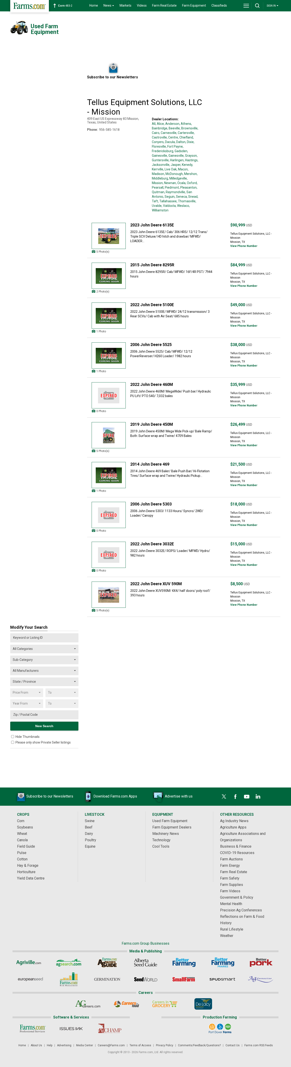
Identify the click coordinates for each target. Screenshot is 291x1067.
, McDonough (173, 174)
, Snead (192, 196)
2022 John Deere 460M (151, 384)
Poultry (90, 840)
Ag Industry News (234, 821)
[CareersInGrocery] (165, 1004)
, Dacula (169, 142)
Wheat (22, 833)
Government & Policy (236, 897)
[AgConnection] (261, 979)
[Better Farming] (184, 962)
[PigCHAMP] (109, 1028)
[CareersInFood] (126, 1004)
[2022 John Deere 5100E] (109, 316)
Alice (160, 124)
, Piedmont (171, 187)
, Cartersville (185, 133)
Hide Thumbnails (27, 737)
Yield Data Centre (31, 878)
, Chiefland (185, 137)
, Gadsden (180, 151)
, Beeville (173, 128)
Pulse (21, 853)
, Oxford (191, 183)
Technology (161, 840)
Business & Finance (235, 846)
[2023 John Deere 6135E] (109, 236)
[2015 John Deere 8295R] (109, 276)
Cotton (22, 859)
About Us (36, 1045)
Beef (89, 827)
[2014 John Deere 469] (109, 475)
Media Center (84, 1045)
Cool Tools (160, 846)
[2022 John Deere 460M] (109, 395)
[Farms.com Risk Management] (69, 979)
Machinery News (165, 833)
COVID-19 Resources (237, 853)
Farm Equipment (194, 5)
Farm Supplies (231, 884)
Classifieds (219, 5)
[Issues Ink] (71, 1028)
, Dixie (190, 142)
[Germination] (107, 979)
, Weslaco (182, 206)
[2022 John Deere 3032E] (109, 555)
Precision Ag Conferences (241, 910)
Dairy (89, 833)
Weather (226, 936)
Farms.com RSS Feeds (258, 1045)
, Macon (182, 169)
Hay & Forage (27, 865)
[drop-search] (257, 5)
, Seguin (169, 196)
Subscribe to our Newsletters (49, 796)
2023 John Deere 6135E (152, 225)
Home (93, 5)
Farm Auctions (231, 859)
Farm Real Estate (164, 5)
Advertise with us (179, 796)
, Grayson (190, 155)
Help (49, 1045)
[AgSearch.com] (69, 962)
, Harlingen (176, 160)
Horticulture (26, 872)
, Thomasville (186, 201)
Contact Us (233, 1045)
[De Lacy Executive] (203, 1004)
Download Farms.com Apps (115, 796)
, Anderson (171, 124)
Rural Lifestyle (231, 929)
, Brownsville (189, 128)
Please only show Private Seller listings (43, 742)
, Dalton (180, 142)
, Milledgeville (177, 178)
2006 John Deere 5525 (151, 344)
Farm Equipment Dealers (171, 827)
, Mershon (190, 174)
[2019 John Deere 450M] (109, 435)
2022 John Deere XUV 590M (156, 583)
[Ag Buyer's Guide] (107, 962)
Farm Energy (230, 865)
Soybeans (25, 827)
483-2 (65, 5)
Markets (125, 5)
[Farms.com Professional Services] (32, 1028)
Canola (22, 840)
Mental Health (231, 904)
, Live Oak (170, 169)
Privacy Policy (164, 1045)
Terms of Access (140, 1045)
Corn (20, 821)
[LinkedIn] (258, 796)
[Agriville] (30, 962)
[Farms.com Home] (29, 6)
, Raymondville (174, 192)
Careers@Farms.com (111, 1045)
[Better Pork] (261, 962)
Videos (142, 5)
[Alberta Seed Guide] (145, 962)
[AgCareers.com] (88, 1004)
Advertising (64, 1045)
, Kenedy (186, 165)
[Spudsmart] (222, 979)
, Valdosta (169, 206)
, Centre (172, 137)
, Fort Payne (174, 146)
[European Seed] (30, 979)
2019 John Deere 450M (151, 424)
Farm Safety (229, 878)
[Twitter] (223, 796)
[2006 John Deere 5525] (109, 355)
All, (154, 124)
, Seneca (181, 196)
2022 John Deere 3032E (152, 543)
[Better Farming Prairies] (222, 962)
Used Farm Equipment (169, 821)
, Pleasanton (188, 187)
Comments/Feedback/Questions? (199, 1045)
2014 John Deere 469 (149, 464)
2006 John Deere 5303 (151, 504)
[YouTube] (246, 796)
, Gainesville (175, 155)
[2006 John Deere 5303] (109, 515)
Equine (90, 846)
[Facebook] (235, 796)
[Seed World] (145, 979)
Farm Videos (230, 891)
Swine (90, 821)
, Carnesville (167, 133)
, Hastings (191, 160)
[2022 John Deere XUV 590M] (109, 595)
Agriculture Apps (233, 827)
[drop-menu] (246, 5)
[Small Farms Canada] (184, 979)
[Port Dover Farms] (220, 1028)
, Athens (185, 124)
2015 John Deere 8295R (152, 264)
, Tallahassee (167, 201)
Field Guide (26, 846)
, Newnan (169, 183)
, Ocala (181, 183)
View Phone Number (243, 246)
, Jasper (175, 165)
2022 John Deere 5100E (152, 304)
